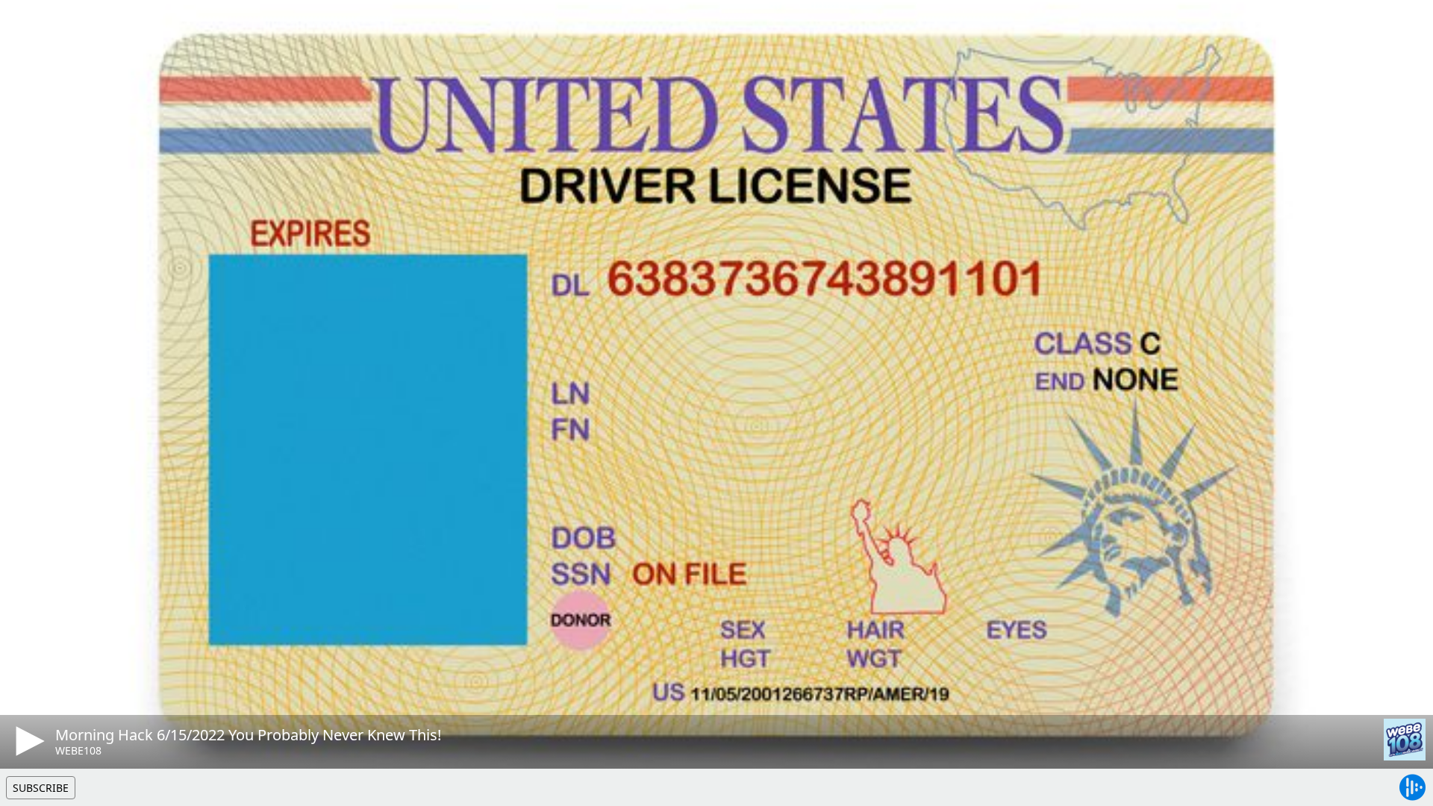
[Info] (29, 26)
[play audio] (27, 741)
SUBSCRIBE (41, 788)
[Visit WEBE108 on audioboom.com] (1405, 739)
